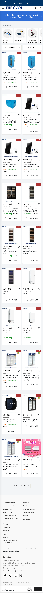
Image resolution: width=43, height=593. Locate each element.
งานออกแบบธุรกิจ (28, 513)
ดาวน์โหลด (26, 516)
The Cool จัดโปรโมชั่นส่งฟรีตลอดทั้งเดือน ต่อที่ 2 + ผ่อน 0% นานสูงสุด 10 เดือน (21, 3)
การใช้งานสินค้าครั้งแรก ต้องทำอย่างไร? (10, 542)
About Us (26, 506)
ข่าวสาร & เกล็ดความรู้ (29, 509)
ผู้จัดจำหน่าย (6, 537)
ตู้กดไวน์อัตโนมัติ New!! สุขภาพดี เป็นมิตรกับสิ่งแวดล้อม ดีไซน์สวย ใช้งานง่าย (21, 16)
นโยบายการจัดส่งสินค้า (10, 516)
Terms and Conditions (9, 513)
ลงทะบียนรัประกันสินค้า (9, 506)
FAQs (4, 534)
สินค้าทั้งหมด (7, 528)
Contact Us (26, 519)
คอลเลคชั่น (6, 531)
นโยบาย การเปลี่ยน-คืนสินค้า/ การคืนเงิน (11, 520)
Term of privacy (7, 509)
